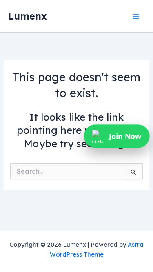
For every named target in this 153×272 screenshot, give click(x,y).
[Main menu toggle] (135, 16)
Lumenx (27, 16)
